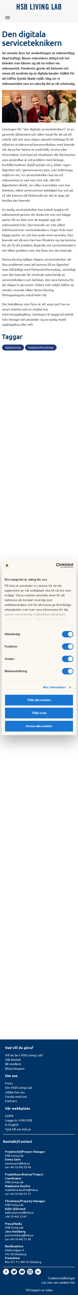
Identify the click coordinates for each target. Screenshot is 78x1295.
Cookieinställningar (61, 1278)
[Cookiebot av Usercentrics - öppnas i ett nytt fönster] (56, 565)
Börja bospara (14, 1068)
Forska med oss (16, 1096)
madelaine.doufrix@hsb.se (21, 1189)
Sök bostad (13, 1059)
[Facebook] (6, 1273)
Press (9, 1083)
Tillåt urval (39, 713)
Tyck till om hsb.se (18, 1129)
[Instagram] (30, 1273)
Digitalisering (13, 347)
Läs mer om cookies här (58, 1282)
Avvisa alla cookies (39, 726)
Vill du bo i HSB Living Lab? (24, 1055)
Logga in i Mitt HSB (18, 1120)
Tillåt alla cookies (39, 700)
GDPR (9, 1116)
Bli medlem (13, 1064)
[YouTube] (22, 1273)
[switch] (67, 646)
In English (12, 1124)
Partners (11, 1101)
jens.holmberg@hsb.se (19, 1235)
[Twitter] (14, 1273)
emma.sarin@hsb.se (17, 1163)
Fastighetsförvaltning (40, 347)
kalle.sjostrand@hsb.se (19, 1212)
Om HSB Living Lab (18, 1087)
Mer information (54, 687)
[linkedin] (38, 1273)
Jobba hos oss (15, 1092)
